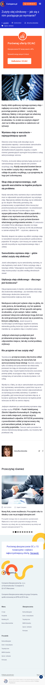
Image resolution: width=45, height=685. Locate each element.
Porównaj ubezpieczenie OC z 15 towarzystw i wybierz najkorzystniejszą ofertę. (22, 549)
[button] (5, 503)
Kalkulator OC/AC (19, 61)
